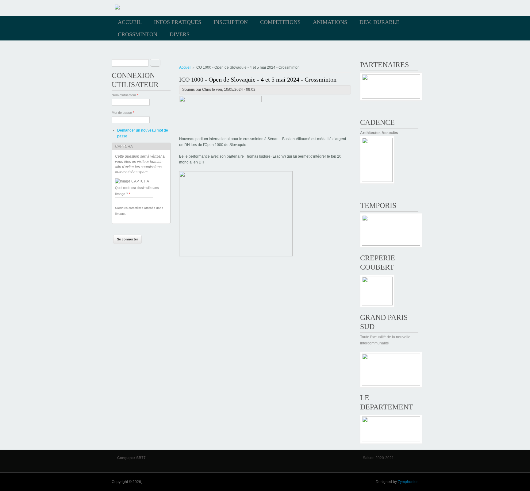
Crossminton (137, 34)
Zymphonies (408, 482)
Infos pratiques (177, 22)
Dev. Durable (379, 22)
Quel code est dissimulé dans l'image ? (137, 190)
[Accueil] (117, 8)
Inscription (230, 22)
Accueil (130, 22)
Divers (180, 34)
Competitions (280, 22)
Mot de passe (123, 112)
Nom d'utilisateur (125, 95)
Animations (330, 22)
